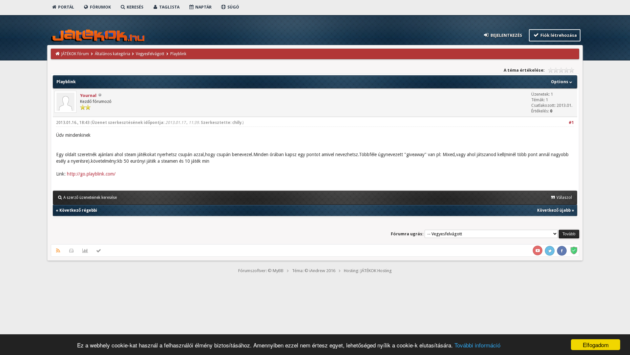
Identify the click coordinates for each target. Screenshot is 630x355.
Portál (65, 7)
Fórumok (100, 7)
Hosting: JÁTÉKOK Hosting (368, 270)
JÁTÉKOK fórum (75, 54)
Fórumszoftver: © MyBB (261, 270)
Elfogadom (596, 345)
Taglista (168, 7)
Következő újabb (554, 210)
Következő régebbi (78, 210)
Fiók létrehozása (558, 35)
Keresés (134, 7)
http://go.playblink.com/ (91, 174)
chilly (237, 122)
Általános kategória (112, 54)
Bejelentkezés (506, 35)
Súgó (232, 7)
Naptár (203, 7)
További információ (477, 345)
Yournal (88, 95)
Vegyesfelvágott (150, 54)
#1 (571, 122)
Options (560, 81)
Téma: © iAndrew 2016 (313, 270)
